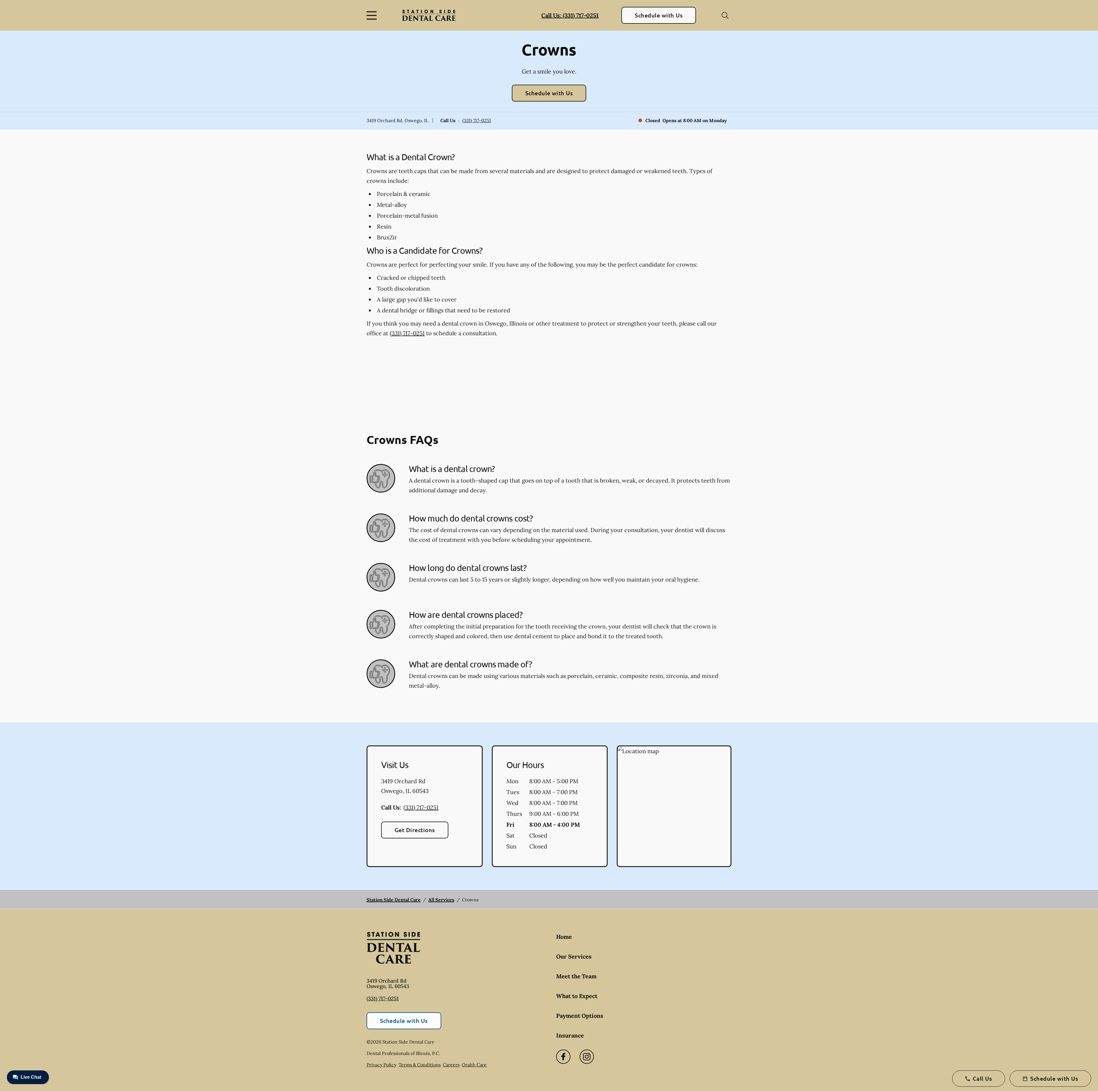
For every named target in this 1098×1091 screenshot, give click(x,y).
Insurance (570, 1035)
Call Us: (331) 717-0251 (569, 15)
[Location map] (674, 806)
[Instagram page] (587, 1057)
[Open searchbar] (725, 15)
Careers (451, 1065)
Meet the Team (576, 976)
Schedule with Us (659, 15)
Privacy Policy (381, 1065)
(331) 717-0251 (476, 120)
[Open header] (373, 15)
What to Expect (576, 995)
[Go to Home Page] (428, 15)
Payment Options (579, 1015)
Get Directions (415, 830)
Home (564, 936)
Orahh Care (474, 1065)
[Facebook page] (563, 1057)
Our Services (574, 956)
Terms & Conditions (420, 1065)
